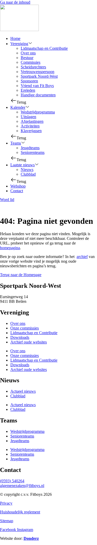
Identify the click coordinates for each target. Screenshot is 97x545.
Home (15, 38)
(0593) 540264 (12, 481)
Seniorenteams (32, 152)
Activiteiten (30, 126)
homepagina (10, 248)
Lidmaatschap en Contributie (44, 48)
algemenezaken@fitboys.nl (22, 485)
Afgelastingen (32, 121)
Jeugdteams (30, 148)
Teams (15, 143)
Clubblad (28, 174)
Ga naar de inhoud (15, 2)
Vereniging (19, 43)
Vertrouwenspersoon (37, 71)
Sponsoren (29, 81)
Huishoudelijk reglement (20, 512)
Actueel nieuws (23, 391)
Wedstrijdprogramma (38, 112)
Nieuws (27, 169)
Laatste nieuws (22, 165)
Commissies (30, 62)
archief (82, 256)
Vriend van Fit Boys (37, 85)
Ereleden (28, 90)
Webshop (18, 186)
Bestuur (27, 57)
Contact (16, 191)
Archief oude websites (28, 342)
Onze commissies (24, 328)
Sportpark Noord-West (39, 76)
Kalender (17, 107)
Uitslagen (28, 116)
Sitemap (6, 521)
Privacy (6, 503)
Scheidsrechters (33, 67)
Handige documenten (38, 95)
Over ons (28, 53)
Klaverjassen (31, 130)
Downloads (19, 337)
